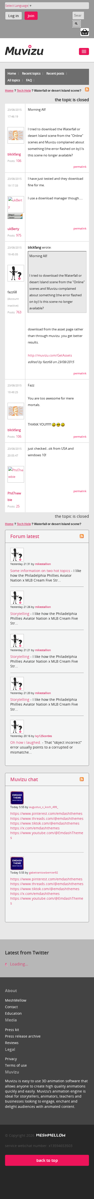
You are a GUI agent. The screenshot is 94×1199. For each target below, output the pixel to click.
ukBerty (13, 228)
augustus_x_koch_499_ (43, 807)
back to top (47, 1160)
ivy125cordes (43, 736)
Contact (11, 1006)
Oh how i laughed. (26, 742)
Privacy (11, 1058)
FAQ (29, 80)
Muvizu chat (24, 779)
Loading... (18, 964)
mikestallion (43, 564)
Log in (13, 15)
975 (18, 235)
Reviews (12, 1042)
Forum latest (24, 536)
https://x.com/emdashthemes (35, 828)
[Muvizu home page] (24, 49)
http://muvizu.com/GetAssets (50, 355)
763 (18, 312)
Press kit (12, 1029)
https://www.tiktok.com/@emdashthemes (44, 823)
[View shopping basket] (84, 31)
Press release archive (23, 1036)
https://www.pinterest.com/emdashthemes (46, 813)
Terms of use (16, 1065)
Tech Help (24, 90)
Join (31, 15)
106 (18, 160)
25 (18, 506)
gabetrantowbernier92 (43, 872)
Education (13, 1013)
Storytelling (20, 613)
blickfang (14, 154)
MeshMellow (15, 1000)
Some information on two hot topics (40, 570)
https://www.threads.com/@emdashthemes (46, 818)
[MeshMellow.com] (50, 1135)
